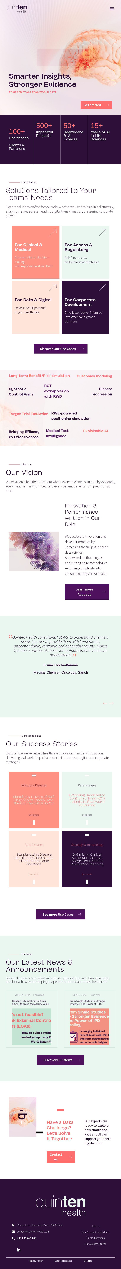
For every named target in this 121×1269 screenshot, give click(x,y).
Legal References (63, 1260)
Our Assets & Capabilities (95, 1232)
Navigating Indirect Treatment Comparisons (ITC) (95, 1002)
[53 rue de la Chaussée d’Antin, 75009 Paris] (13, 1225)
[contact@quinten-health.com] (13, 1231)
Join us (96, 1226)
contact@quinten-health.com (33, 1231)
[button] (111, 8)
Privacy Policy (36, 1260)
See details (34, 814)
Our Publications (95, 1238)
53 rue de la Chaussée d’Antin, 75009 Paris (40, 1225)
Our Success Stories (95, 1243)
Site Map (88, 1260)
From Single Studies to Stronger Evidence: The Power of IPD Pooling (37, 1003)
